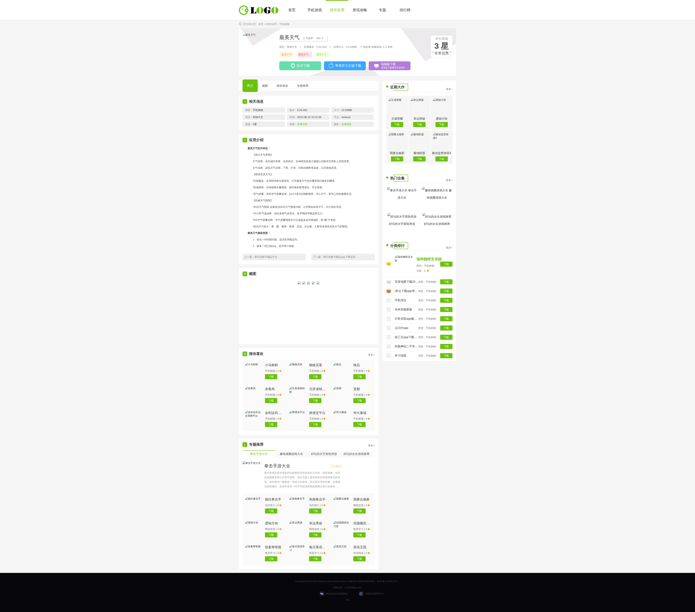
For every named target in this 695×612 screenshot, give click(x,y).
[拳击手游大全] (252, 463)
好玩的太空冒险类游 (402, 223)
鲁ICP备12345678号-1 (388, 581)
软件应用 (337, 10)
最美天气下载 (305, 54)
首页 (292, 10)
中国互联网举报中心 (375, 593)
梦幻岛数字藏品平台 (265, 256)
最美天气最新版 (323, 54)
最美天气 (286, 54)
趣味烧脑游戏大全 (439, 194)
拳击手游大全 (277, 465)
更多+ (371, 445)
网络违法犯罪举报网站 (337, 593)
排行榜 (405, 10)
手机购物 (284, 24)
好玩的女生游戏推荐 (437, 223)
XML (347, 600)
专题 (382, 10)
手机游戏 (314, 10)
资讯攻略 (360, 10)
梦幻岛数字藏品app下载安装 (339, 256)
